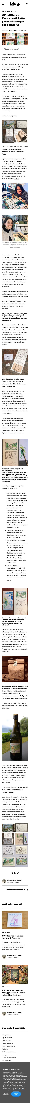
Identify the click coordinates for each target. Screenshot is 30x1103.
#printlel (16, 179)
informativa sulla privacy (20, 1089)
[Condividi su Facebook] (12, 873)
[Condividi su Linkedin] (15, 873)
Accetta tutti (16, 1094)
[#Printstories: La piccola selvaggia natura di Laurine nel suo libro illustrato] (15, 974)
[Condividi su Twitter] (18, 873)
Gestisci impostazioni (6, 1094)
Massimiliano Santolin (8, 31)
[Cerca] (27, 4)
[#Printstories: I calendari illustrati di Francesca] (15, 920)
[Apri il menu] (3, 4)
